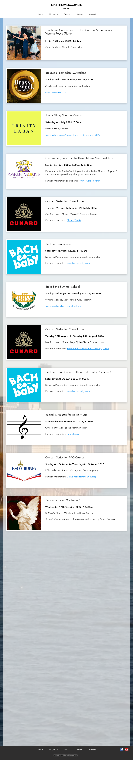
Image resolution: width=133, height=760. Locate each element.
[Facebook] (121, 749)
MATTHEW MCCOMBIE (66, 5)
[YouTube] (126, 749)
